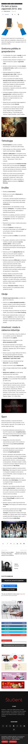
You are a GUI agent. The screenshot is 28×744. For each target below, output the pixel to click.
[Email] (20, 543)
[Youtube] (24, 726)
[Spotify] (13, 726)
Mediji (12, 3)
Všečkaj (24, 623)
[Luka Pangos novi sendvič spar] (12, 662)
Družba (9, 3)
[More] (18, 14)
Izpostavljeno (4, 3)
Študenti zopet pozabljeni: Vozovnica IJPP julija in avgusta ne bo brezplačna (7, 554)
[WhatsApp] (14, 543)
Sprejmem (5, 741)
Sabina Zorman (7, 11)
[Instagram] (6, 726)
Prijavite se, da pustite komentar (14, 580)
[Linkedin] (17, 543)
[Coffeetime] (14, 671)
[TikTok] (17, 726)
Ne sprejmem (13, 741)
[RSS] (10, 726)
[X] (10, 543)
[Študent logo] (14, 699)
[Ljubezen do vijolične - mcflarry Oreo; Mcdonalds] (14, 680)
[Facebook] (7, 543)
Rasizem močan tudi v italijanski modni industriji (21, 553)
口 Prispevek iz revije (18, 3)
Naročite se (23, 635)
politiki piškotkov (16, 739)
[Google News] (14, 729)
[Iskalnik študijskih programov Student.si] (12, 618)
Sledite (24, 626)
